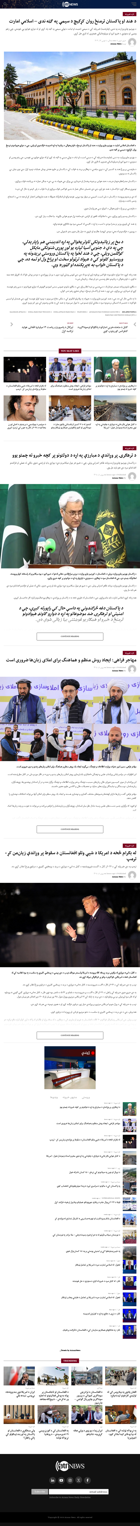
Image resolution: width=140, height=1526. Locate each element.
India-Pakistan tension (39, 312)
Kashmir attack (17, 312)
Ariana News (116, 43)
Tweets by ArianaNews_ (70, 1350)
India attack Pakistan (63, 312)
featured (81, 312)
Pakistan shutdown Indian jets (120, 315)
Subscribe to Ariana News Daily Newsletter (70, 1497)
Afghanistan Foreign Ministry (104, 312)
